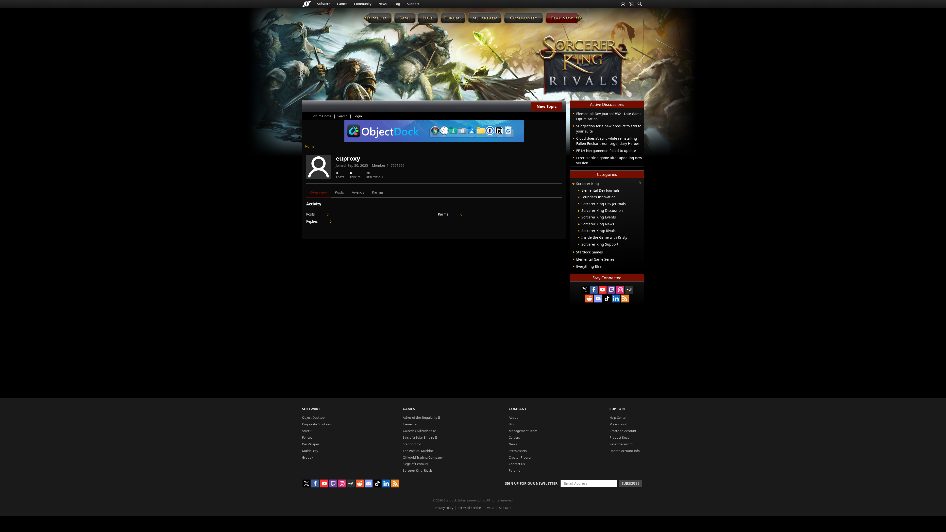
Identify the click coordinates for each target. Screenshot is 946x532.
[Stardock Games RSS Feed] (624, 298)
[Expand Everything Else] (573, 266)
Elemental (410, 424)
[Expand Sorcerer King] (573, 184)
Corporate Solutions (317, 424)
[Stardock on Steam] (629, 289)
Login (358, 116)
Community (363, 3)
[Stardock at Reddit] (589, 298)
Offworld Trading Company (423, 457)
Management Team (523, 431)
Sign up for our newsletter (531, 483)
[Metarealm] (484, 17)
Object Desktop (313, 417)
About (513, 417)
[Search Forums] (639, 4)
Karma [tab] (377, 192)
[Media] (377, 17)
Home (309, 146)
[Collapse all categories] (640, 182)
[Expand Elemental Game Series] (573, 259)
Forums (514, 470)
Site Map (505, 508)
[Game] (405, 17)
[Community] (523, 17)
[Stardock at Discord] (598, 298)
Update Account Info (624, 451)
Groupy (307, 457)
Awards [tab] (358, 192)
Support (413, 3)
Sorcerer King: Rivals (417, 470)
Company (518, 408)
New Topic (547, 106)
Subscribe (631, 483)
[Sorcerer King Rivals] (582, 65)
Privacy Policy (444, 508)
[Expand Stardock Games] (573, 252)
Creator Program (521, 457)
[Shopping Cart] (631, 4)
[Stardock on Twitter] (584, 289)
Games (342, 3)
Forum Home (321, 116)
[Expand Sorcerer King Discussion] (579, 211)
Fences (307, 437)
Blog (396, 3)
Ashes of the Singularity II (421, 417)
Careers (514, 437)
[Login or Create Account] (623, 4)
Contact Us (517, 464)
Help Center (618, 417)
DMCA (490, 508)
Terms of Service (469, 508)
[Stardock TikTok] (607, 298)
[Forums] (453, 17)
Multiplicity (310, 451)
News (382, 3)
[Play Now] (564, 17)
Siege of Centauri (415, 464)
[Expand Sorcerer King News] (579, 224)
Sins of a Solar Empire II (420, 437)
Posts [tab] (339, 192)
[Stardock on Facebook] (593, 289)
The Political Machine (418, 451)
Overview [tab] (318, 192)
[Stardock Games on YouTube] (602, 289)
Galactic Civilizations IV (419, 431)
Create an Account (622, 431)
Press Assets (518, 451)
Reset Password (621, 444)
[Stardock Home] (307, 4)
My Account (618, 424)
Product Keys (619, 437)
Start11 (307, 431)
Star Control (412, 444)
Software (323, 3)
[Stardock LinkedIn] (615, 298)
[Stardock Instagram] (620, 289)
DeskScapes (310, 444)
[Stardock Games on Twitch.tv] (611, 289)
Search (342, 116)
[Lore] (428, 17)
